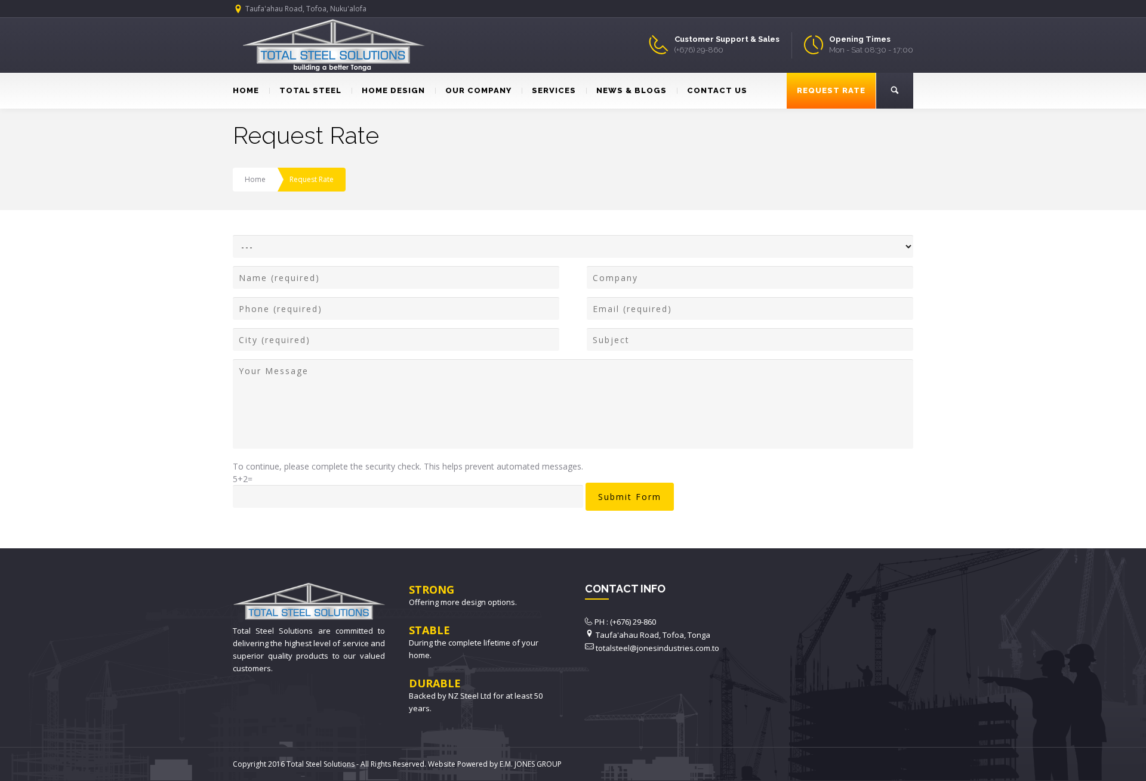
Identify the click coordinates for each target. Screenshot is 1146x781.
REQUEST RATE (831, 90)
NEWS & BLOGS (631, 90)
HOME (246, 90)
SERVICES (554, 90)
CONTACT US (717, 90)
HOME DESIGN (393, 90)
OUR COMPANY (478, 90)
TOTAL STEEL (310, 90)
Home (255, 179)
